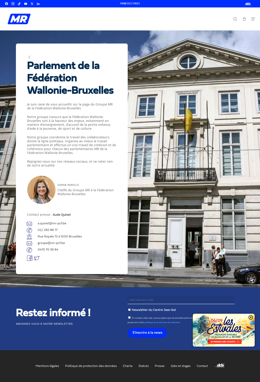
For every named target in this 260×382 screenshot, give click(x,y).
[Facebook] (6, 3)
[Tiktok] (19, 3)
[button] (253, 19)
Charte (127, 366)
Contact (202, 366)
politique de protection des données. (162, 322)
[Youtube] (25, 3)
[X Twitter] (32, 3)
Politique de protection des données (91, 366)
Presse (159, 366)
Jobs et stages (181, 366)
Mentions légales (47, 366)
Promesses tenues (130, 3)
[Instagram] (12, 3)
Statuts (143, 366)
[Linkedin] (38, 3)
